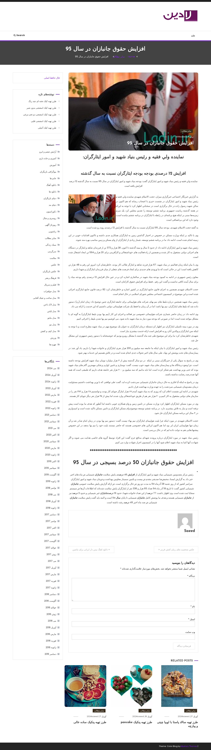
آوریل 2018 (51, 501)
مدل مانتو (52, 317)
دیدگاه (191, 576)
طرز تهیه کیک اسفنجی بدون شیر (41, 107)
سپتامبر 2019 (50, 468)
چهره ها (52, 344)
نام (192, 606)
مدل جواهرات (50, 291)
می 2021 (52, 428)
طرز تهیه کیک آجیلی (47, 127)
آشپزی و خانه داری (47, 158)
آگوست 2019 (50, 474)
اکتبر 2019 (51, 461)
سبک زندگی (50, 244)
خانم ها (53, 178)
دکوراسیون (51, 211)
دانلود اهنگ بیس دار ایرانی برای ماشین (90, 549)
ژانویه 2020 (50, 454)
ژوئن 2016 (51, 614)
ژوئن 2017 (51, 554)
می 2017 (52, 561)
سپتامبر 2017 (50, 534)
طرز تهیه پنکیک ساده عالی (90, 722)
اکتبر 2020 (51, 434)
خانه (193, 35)
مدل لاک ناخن (50, 304)
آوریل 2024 (50, 374)
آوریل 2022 (50, 388)
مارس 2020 (50, 448)
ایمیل (191, 619)
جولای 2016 (51, 607)
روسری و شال (49, 218)
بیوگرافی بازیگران (48, 171)
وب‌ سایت (190, 632)
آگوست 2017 (50, 541)
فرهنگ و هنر (50, 278)
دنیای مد (52, 204)
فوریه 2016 (51, 640)
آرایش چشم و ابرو (47, 151)
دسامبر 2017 (50, 514)
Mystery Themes (189, 746)
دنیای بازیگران (50, 198)
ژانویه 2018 (51, 507)
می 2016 (52, 620)
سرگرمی (52, 251)
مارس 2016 (50, 634)
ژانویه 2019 (51, 481)
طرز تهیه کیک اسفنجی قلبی (43, 121)
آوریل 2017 (51, 567)
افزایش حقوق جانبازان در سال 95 (160, 143)
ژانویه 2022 (50, 408)
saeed (183, 136)
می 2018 (52, 494)
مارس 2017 (50, 574)
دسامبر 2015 (50, 654)
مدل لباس (51, 311)
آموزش (53, 165)
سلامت (53, 258)
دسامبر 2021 (50, 414)
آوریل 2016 (51, 627)
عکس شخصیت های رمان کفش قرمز (177, 549)
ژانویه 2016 (51, 647)
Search (20, 35)
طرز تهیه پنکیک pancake (136, 722)
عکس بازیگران (49, 271)
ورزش (53, 337)
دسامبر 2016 (50, 594)
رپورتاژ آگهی (50, 224)
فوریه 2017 (51, 580)
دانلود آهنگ (51, 185)
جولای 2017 (51, 547)
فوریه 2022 (50, 401)
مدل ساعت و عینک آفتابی (44, 298)
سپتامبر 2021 (50, 421)
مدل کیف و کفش (48, 331)
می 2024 (51, 368)
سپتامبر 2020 (50, 441)
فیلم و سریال (50, 284)
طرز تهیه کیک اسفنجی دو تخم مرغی (39, 114)
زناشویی (52, 231)
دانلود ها (52, 191)
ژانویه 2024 (50, 381)
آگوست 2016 (50, 600)
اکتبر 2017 (51, 527)
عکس (53, 264)
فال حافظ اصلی (52, 77)
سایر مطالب (186, 131)
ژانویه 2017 (51, 587)
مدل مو (52, 324)
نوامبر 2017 (51, 521)
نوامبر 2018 (51, 487)
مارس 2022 (50, 394)
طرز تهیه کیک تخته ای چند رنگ (42, 101)
